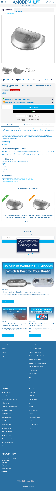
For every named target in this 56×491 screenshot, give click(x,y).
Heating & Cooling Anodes (9, 399)
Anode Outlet (33, 399)
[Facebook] (27, 116)
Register (4, 356)
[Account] (50, 2)
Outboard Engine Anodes (9, 406)
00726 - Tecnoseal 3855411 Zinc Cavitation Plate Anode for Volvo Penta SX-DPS (15, 216)
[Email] (30, 116)
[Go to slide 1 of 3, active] (25, 221)
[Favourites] (14, 210)
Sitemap (31, 381)
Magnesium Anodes (7, 442)
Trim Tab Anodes (7, 431)
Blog (30, 377)
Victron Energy (33, 424)
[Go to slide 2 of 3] (28, 221)
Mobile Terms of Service (36, 366)
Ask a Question (45, 124)
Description (10, 124)
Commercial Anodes (35, 352)
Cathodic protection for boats (11, 181)
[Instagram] (32, 254)
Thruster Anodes (7, 428)
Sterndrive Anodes (7, 424)
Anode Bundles (6, 392)
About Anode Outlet (35, 349)
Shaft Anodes (5, 421)
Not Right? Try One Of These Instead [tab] (28, 188)
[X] (35, 116)
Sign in (4, 352)
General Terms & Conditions (37, 363)
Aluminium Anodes (7, 439)
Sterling (31, 421)
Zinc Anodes (5, 446)
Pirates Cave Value (34, 417)
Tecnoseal (32, 392)
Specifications (28, 124)
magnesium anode (42, 129)
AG (29, 403)
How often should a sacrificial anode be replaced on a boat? (18, 179)
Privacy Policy (33, 370)
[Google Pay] (33, 111)
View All (31, 428)
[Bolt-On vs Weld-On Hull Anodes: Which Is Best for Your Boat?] (28, 275)
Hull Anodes (5, 403)
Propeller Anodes (7, 410)
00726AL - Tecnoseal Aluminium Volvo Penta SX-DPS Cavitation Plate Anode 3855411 (41, 216)
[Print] (33, 116)
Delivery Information (35, 359)
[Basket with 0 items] (53, 2)
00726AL (9, 142)
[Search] (5, 2)
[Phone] (46, 2)
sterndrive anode (8, 135)
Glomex (31, 414)
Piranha (31, 406)
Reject (28, 250)
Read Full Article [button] (7, 301)
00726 (5, 144)
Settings (21, 250)
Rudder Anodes (6, 414)
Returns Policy (33, 374)
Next (53, 206)
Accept (35, 250)
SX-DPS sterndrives (31, 129)
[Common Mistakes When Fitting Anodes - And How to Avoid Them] (14, 313)
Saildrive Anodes (6, 417)
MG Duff (31, 396)
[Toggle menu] (2, 2)
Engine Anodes (6, 396)
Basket (4, 349)
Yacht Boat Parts (34, 410)
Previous (2, 206)
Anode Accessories (7, 435)
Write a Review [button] (11, 13)
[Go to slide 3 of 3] (30, 221)
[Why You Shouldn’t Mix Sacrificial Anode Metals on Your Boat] (42, 313)
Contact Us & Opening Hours (37, 356)
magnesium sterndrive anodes (25, 178)
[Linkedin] (38, 116)
